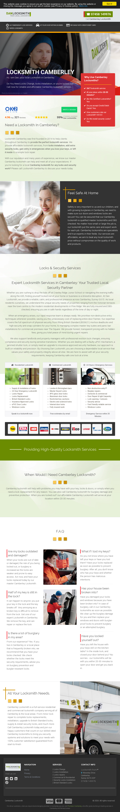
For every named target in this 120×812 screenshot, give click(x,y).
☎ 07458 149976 (98, 14)
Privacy (27, 773)
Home (26, 770)
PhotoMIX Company (19, 383)
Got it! (109, 3)
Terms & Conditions (32, 777)
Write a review (69, 109)
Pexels (25, 93)
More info (83, 5)
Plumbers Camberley (75, 806)
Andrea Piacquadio (14, 252)
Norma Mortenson (14, 93)
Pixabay (53, 383)
